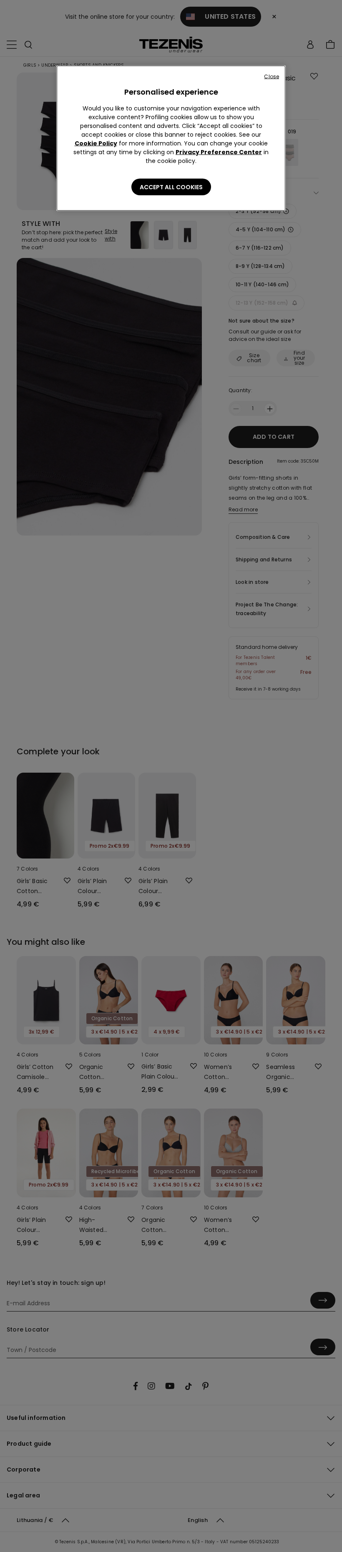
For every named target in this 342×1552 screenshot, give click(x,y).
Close (271, 76)
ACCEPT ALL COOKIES (171, 187)
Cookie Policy (96, 143)
